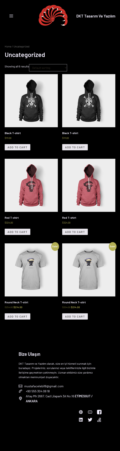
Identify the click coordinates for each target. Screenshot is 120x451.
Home (8, 46)
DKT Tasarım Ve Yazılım (95, 16)
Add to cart (18, 147)
